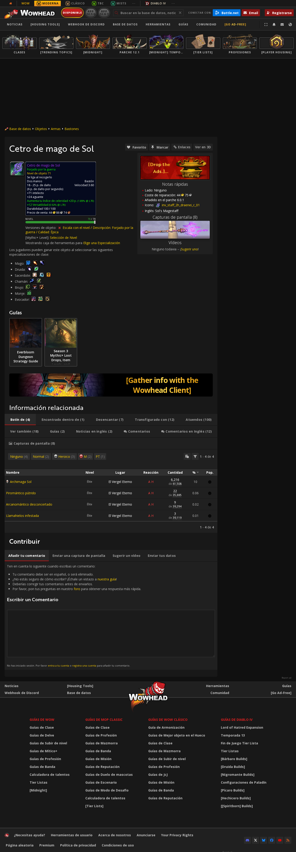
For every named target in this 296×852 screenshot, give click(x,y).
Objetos (41, 129)
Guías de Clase (42, 727)
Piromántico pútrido (21, 493)
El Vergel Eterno (120, 481)
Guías (183, 24)
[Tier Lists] (94, 806)
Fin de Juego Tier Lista (239, 743)
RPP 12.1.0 (90, 12)
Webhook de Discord (86, 24)
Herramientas (217, 686)
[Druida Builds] (233, 766)
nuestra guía (107, 579)
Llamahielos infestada (22, 515)
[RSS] (287, 840)
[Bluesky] (263, 840)
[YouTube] (279, 840)
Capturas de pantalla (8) (175, 217)
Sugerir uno (189, 249)
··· (134, 3)
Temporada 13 (233, 735)
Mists (121, 3)
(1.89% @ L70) (85, 201)
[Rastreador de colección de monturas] (111, 385)
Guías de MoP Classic (104, 719)
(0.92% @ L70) (56, 204)
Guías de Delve (42, 735)
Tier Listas (38, 782)
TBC (101, 3)
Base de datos (125, 24)
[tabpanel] (111, 491)
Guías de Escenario (101, 782)
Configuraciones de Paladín (243, 782)
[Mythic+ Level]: (37, 237)
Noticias (14, 24)
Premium (46, 845)
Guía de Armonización (166, 727)
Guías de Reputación (102, 766)
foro (77, 589)
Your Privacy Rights (177, 835)
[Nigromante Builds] (237, 774)
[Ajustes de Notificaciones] (274, 24)
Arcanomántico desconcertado (29, 504)
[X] (255, 840)
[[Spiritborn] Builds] (237, 806)
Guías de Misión (98, 759)
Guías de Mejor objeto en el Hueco (176, 735)
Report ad (286, 678)
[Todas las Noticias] (10, 3)
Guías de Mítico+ (43, 751)
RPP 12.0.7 (104, 12)
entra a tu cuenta (58, 665)
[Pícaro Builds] (232, 790)
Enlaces (184, 147)
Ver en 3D (203, 147)
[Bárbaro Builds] (234, 759)
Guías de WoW (42, 719)
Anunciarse (146, 835)
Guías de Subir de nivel (48, 743)
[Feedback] (282, 24)
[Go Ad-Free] (235, 24)
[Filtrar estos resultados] (195, 456)
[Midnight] (38, 790)
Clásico (78, 3)
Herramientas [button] (158, 24)
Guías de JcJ (158, 774)
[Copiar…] (187, 456)
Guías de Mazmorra (101, 743)
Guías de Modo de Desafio (107, 790)
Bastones (72, 129)
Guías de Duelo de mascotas (109, 774)
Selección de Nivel (63, 237)
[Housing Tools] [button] (45, 24)
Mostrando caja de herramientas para (54, 243)
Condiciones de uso (118, 845)
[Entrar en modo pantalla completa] (265, 24)
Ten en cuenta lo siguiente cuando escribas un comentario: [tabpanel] (74, 615)
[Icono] (17, 169)
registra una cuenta (84, 665)
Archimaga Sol (20, 481)
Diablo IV (158, 3)
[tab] (20, 419)
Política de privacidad (78, 845)
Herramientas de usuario (71, 835)
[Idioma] (290, 24)
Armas (56, 129)
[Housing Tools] (80, 686)
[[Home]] (30, 12)
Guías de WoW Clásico (168, 719)
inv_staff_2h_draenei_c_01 (180, 205)
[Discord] (247, 840)
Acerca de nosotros (114, 835)
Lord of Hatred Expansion (242, 727)
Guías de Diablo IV (237, 719)
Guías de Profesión (45, 759)
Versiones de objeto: (41, 227)
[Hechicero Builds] (236, 798)
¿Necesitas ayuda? (29, 835)
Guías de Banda (42, 766)
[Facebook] (271, 840)
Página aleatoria (20, 845)
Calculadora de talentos (50, 774)
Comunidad (206, 24)
